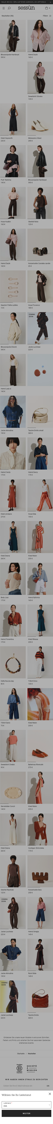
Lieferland (7, 1103)
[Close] (50, 1094)
